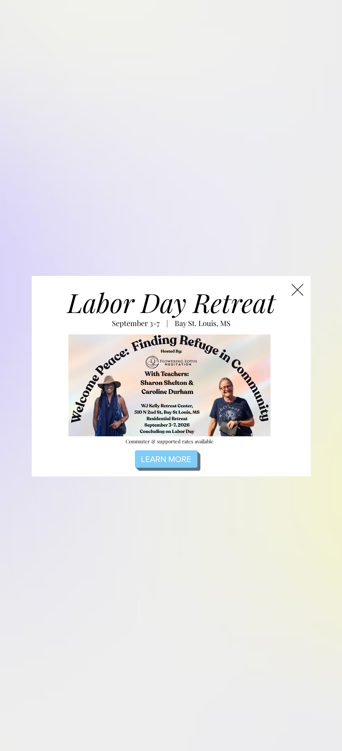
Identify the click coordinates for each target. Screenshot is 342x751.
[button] (297, 290)
